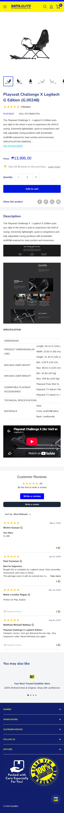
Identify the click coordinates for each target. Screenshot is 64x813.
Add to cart (32, 188)
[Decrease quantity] (18, 177)
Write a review (32, 496)
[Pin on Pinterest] (46, 201)
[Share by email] (58, 201)
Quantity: (8, 177)
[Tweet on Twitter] (52, 201)
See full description (13, 145)
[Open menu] (5, 6)
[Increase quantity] (35, 177)
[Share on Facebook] (39, 201)
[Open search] (45, 6)
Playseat (8, 113)
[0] (58, 7)
